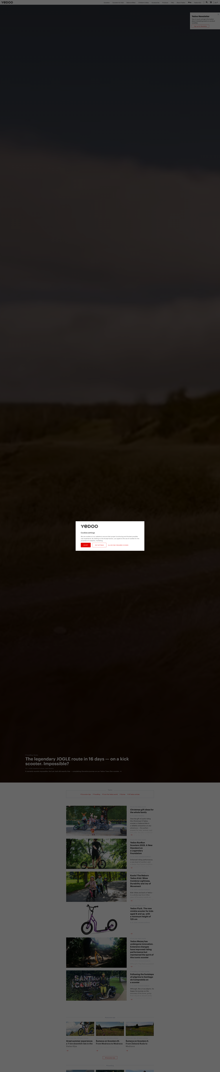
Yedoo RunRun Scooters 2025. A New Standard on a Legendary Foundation (141, 848)
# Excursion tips (86, 794)
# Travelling (96, 794)
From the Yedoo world (138, 806)
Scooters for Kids (118, 2)
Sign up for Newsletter (200, 26)
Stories (35, 755)
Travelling (29, 755)
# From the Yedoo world (110, 794)
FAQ (172, 2)
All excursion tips (110, 1058)
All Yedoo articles (143, 971)
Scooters (107, 2)
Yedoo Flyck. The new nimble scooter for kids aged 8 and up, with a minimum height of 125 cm (141, 913)
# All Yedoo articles (133, 794)
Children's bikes (143, 2)
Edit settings (99, 545)
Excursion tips (71, 1038)
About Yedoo (181, 2)
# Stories (122, 794)
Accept (85, 545)
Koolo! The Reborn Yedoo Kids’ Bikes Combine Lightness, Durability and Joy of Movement (140, 881)
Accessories (155, 2)
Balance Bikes (131, 2)
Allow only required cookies (118, 545)
